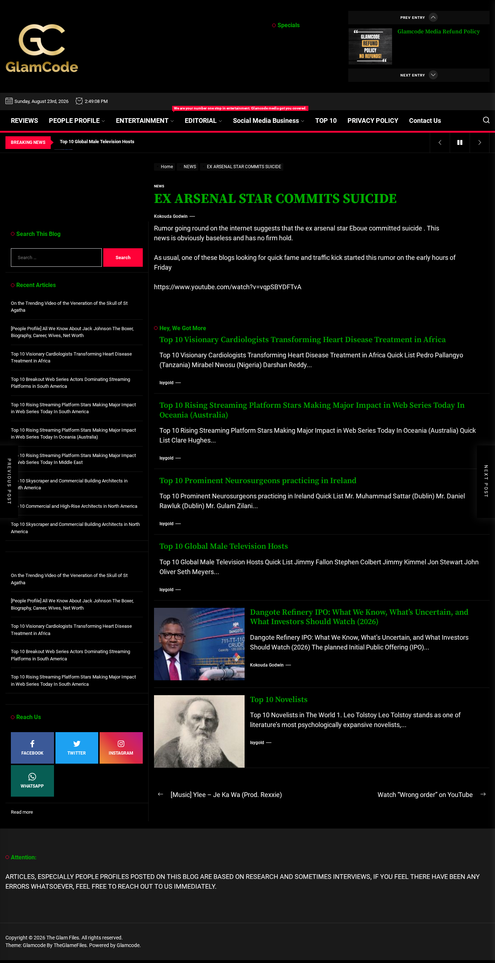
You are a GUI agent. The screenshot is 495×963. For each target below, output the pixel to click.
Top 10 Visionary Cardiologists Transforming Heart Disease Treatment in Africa (302, 340)
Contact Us (425, 120)
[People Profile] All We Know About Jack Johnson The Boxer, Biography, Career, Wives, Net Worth (72, 332)
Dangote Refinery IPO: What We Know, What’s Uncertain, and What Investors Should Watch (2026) (359, 617)
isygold (166, 382)
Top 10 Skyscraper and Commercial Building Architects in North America (75, 528)
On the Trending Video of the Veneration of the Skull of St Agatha (69, 306)
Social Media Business (266, 120)
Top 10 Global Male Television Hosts (223, 546)
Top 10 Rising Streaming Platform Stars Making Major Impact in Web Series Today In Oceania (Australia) (312, 410)
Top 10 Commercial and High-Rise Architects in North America (74, 506)
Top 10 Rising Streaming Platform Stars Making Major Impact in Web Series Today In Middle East (73, 459)
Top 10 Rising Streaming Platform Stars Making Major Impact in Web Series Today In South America (73, 408)
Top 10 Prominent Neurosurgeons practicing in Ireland (258, 481)
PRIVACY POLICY (373, 120)
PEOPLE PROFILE (74, 120)
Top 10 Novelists (279, 700)
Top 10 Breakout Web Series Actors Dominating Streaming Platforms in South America (70, 383)
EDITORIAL (201, 120)
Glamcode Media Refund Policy (439, 31)
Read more (22, 812)
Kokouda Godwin (171, 216)
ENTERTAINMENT (147, 117)
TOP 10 (326, 120)
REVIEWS (24, 120)
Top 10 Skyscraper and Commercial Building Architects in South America (69, 484)
